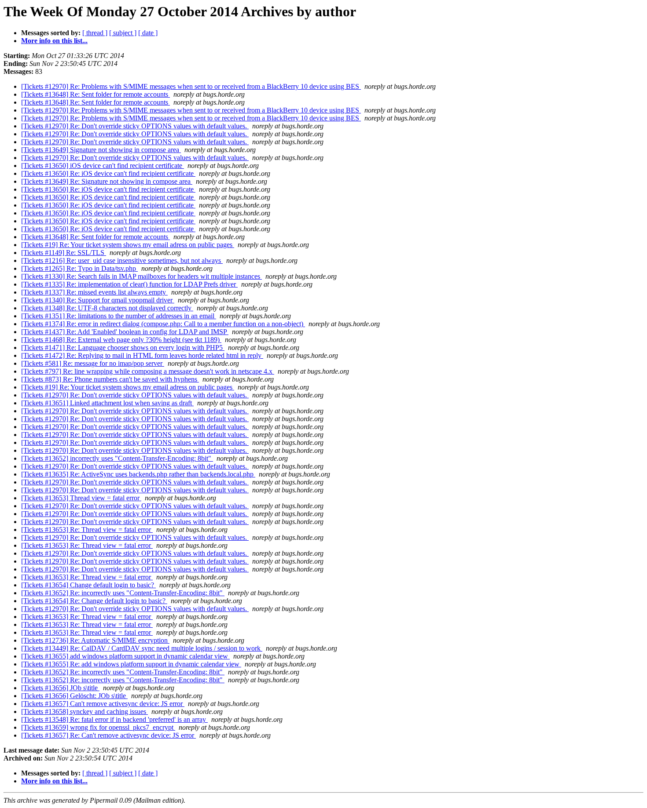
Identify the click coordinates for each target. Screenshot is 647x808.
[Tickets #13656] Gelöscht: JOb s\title (74, 695)
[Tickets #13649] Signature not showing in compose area (101, 149)
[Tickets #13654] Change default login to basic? (88, 585)
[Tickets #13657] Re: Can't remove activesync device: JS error (108, 735)
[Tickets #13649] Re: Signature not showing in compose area (106, 181)
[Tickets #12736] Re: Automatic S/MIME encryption (95, 640)
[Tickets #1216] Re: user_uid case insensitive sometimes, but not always (122, 260)
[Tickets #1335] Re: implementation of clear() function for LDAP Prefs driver (129, 284)
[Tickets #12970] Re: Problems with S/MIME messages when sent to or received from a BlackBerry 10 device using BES (191, 86)
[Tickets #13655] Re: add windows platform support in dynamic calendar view (131, 664)
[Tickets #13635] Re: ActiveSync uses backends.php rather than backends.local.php (138, 474)
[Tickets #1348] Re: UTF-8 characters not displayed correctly (107, 308)
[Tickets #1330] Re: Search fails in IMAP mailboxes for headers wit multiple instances (141, 276)
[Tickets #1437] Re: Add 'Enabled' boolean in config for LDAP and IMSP (124, 331)
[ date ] (148, 32)
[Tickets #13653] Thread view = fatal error (81, 498)
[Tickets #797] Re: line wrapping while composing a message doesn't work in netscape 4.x (147, 371)
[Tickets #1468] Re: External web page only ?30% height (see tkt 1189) (121, 339)
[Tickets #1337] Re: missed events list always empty (94, 292)
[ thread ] (94, 32)
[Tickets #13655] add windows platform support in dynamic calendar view (125, 656)
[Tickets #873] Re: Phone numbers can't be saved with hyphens (110, 379)
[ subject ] (122, 32)
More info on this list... (54, 40)
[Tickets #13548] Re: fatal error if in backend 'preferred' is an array (114, 719)
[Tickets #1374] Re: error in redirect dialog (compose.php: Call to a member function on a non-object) (163, 324)
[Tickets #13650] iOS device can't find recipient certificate (102, 165)
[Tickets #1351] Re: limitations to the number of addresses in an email (118, 316)
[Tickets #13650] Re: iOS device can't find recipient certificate (108, 173)
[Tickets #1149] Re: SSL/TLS (63, 252)
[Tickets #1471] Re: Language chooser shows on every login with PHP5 (122, 347)
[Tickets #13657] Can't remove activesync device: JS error (102, 703)
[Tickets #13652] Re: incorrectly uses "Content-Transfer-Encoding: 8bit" (122, 593)
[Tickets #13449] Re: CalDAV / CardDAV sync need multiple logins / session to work (141, 648)
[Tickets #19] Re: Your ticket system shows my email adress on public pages (127, 244)
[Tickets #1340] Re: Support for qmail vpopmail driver (97, 300)
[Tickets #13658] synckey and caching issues (84, 711)
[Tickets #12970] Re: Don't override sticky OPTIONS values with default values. (135, 126)
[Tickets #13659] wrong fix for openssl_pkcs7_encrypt (98, 727)
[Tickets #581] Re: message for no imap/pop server (92, 363)
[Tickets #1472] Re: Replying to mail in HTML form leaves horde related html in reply (142, 355)
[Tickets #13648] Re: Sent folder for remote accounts (95, 94)
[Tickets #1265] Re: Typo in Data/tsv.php (79, 268)
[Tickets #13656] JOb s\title (60, 688)
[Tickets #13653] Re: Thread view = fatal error (87, 529)
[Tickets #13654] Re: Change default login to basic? (94, 600)
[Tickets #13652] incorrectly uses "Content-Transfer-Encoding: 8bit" (117, 458)
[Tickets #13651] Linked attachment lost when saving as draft (107, 403)
